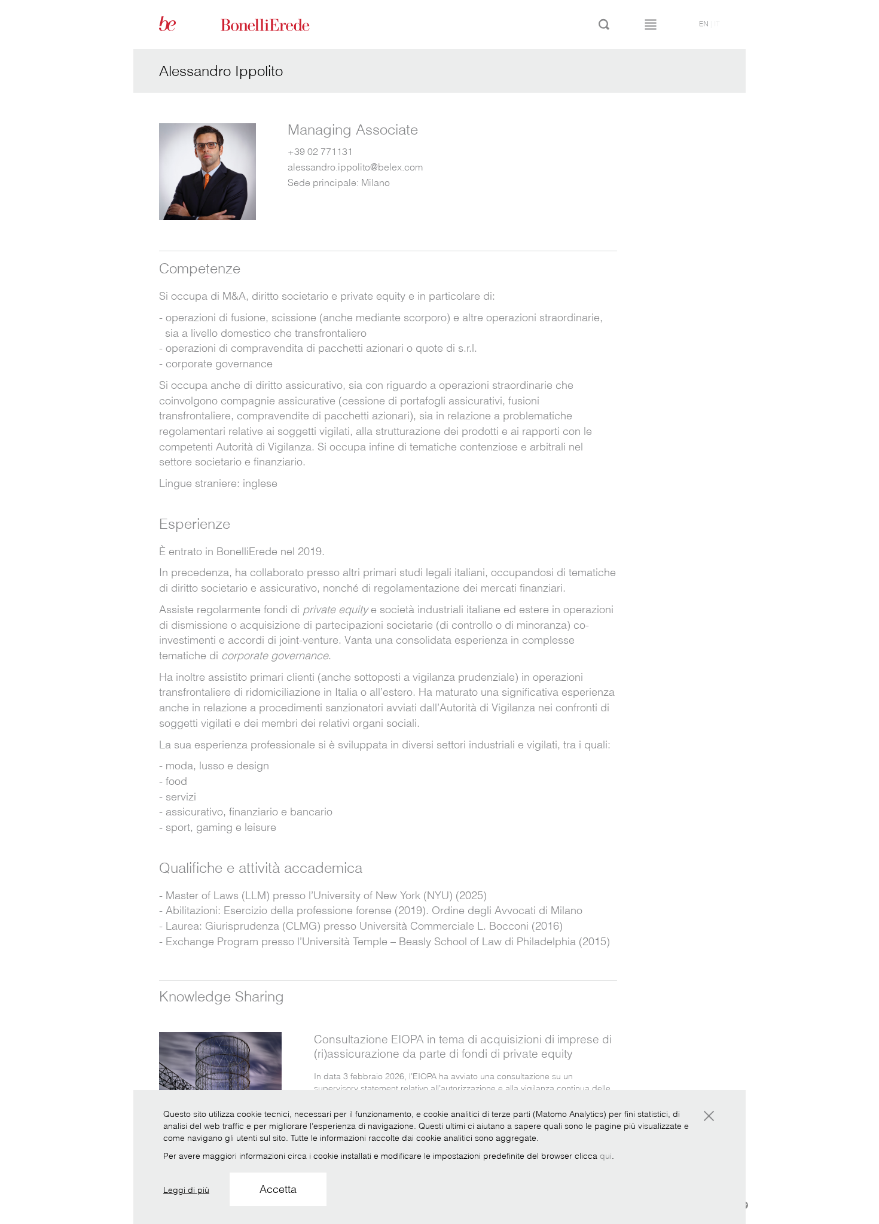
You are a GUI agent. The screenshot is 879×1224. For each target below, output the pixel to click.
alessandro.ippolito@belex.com (355, 167)
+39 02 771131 (320, 151)
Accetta (278, 1189)
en (704, 23)
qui (606, 1155)
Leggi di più (186, 1190)
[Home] (278, 24)
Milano (375, 182)
